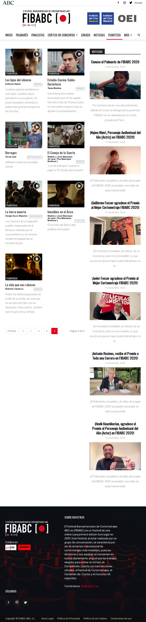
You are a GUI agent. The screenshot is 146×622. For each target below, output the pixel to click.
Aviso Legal (47, 618)
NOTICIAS (99, 35)
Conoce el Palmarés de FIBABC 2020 (115, 61)
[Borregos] (23, 135)
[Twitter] (131, 2)
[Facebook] (118, 2)
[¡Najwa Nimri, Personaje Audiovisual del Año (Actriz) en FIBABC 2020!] (115, 160)
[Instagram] (124, 2)
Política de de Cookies (95, 618)
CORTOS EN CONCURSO (61, 35)
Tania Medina (54, 88)
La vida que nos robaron (20, 284)
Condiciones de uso (121, 618)
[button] (138, 35)
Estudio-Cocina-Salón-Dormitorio (62, 82)
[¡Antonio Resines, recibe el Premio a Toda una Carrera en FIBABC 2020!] (115, 381)
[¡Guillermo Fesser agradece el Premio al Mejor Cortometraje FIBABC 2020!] (115, 231)
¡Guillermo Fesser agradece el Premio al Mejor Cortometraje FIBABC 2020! (115, 205)
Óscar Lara (10, 157)
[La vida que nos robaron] (23, 267)
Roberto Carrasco (14, 289)
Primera (12, 331)
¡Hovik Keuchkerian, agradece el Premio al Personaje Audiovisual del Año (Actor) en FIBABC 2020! (115, 428)
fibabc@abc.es (90, 586)
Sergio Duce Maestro (16, 216)
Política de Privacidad (68, 618)
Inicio (9, 35)
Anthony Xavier (13, 84)
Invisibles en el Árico (60, 211)
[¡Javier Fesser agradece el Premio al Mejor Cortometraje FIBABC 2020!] (115, 306)
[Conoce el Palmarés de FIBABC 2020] (115, 85)
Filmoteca (114, 35)
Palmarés (22, 35)
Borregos (11, 152)
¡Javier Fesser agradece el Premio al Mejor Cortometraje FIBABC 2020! (115, 280)
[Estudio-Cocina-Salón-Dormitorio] (66, 62)
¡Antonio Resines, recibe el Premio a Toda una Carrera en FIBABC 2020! (115, 355)
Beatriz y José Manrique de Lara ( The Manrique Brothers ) (60, 159)
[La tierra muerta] (23, 194)
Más (126, 35)
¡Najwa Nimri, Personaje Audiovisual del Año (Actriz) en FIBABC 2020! (115, 134)
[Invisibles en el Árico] (66, 194)
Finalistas (37, 35)
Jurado (85, 35)
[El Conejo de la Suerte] (66, 135)
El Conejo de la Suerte (61, 152)
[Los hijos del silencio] (23, 62)
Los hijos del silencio (18, 80)
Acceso (138, 2)
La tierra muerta (15, 211)
